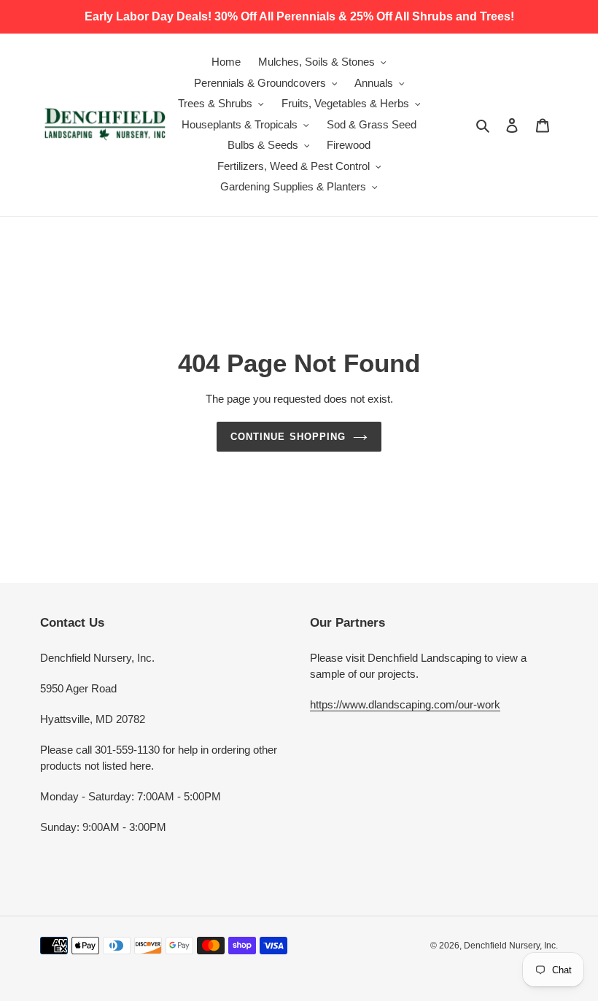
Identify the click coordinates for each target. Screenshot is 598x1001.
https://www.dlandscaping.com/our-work (405, 704)
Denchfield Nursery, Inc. (511, 945)
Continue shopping (288, 436)
